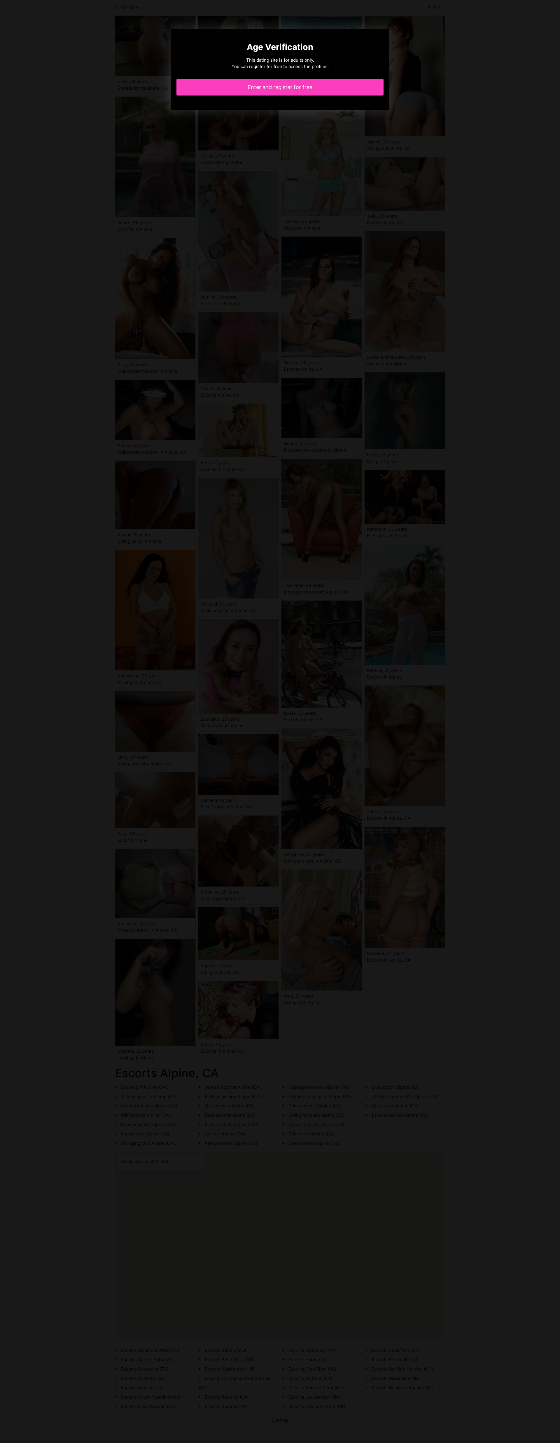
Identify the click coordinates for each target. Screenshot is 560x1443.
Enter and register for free (280, 87)
